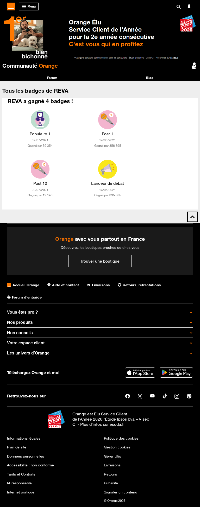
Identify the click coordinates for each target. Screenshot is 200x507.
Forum (52, 77)
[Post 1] (107, 119)
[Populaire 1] (40, 119)
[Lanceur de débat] (107, 169)
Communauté (30, 65)
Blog (149, 77)
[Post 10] (40, 169)
